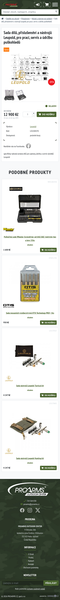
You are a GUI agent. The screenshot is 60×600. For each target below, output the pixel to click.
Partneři (31, 560)
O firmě (31, 554)
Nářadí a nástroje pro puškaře (42, 18)
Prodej (30, 557)
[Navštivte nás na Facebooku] (28, 146)
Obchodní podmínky (31, 567)
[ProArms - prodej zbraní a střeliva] (2, 18)
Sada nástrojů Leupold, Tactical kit (30, 385)
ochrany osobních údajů (36, 588)
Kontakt (31, 564)
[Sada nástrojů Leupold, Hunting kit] (30, 428)
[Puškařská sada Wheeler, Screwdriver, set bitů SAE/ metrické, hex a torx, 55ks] (30, 207)
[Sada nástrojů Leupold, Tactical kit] (30, 356)
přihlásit (51, 583)
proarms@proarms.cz (31, 504)
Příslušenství (25, 18)
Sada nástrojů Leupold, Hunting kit (30, 458)
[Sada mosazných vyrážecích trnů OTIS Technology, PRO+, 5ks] (30, 283)
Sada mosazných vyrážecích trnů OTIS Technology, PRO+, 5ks (30, 313)
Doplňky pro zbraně (12, 18)
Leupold (33, 126)
